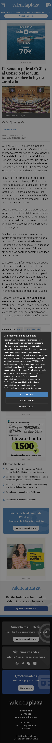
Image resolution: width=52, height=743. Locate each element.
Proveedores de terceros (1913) (24, 361)
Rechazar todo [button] (27, 401)
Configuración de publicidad (15, 382)
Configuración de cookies (14, 388)
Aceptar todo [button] (26, 394)
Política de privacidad (32, 388)
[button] (26, 406)
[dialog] (26, 371)
